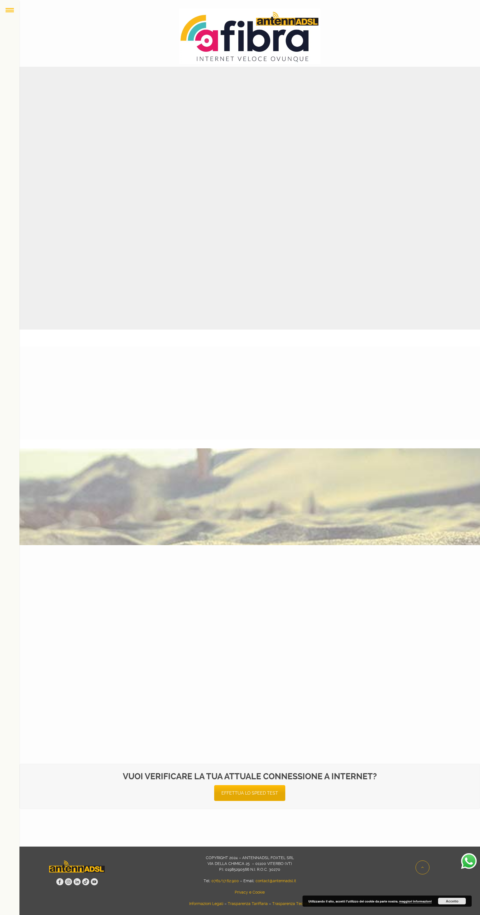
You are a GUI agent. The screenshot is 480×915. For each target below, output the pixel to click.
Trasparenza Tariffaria (248, 903)
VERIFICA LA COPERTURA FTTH (166, 125)
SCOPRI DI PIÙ (273, 433)
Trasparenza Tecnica (291, 903)
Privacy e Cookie (250, 892)
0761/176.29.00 (435, 599)
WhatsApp (275, 605)
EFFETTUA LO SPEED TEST (249, 793)
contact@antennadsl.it (361, 599)
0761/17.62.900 (225, 881)
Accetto (452, 901)
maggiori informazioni (415, 901)
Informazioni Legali (206, 903)
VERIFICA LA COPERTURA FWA (333, 125)
